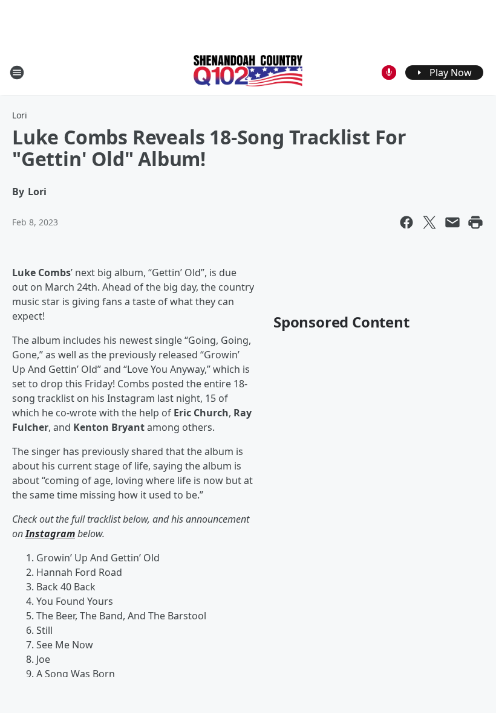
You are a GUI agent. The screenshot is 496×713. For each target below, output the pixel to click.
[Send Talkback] (389, 72)
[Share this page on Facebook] (406, 222)
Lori (19, 115)
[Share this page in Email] (452, 222)
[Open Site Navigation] (17, 72)
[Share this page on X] (429, 222)
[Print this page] (475, 222)
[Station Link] (248, 72)
